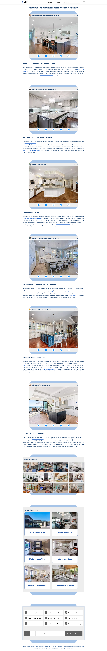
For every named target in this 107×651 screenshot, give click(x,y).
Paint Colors (49, 646)
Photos (58, 2)
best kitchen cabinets (30, 143)
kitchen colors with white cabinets (32, 218)
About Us (45, 648)
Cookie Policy (63, 648)
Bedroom (38, 646)
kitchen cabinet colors (37, 439)
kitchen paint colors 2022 (63, 224)
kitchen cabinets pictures (46, 75)
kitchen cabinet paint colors (49, 369)
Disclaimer (57, 648)
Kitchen (28, 646)
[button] (84, 2)
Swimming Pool (61, 646)
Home (24, 646)
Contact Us (40, 648)
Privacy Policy (51, 648)
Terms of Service (70, 648)
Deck (53, 646)
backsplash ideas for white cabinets (32, 150)
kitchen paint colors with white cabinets (61, 292)
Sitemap (35, 648)
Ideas (50, 2)
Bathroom (33, 646)
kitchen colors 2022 (74, 295)
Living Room (43, 646)
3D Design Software (79, 646)
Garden (73, 646)
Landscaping (68, 646)
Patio (56, 646)
